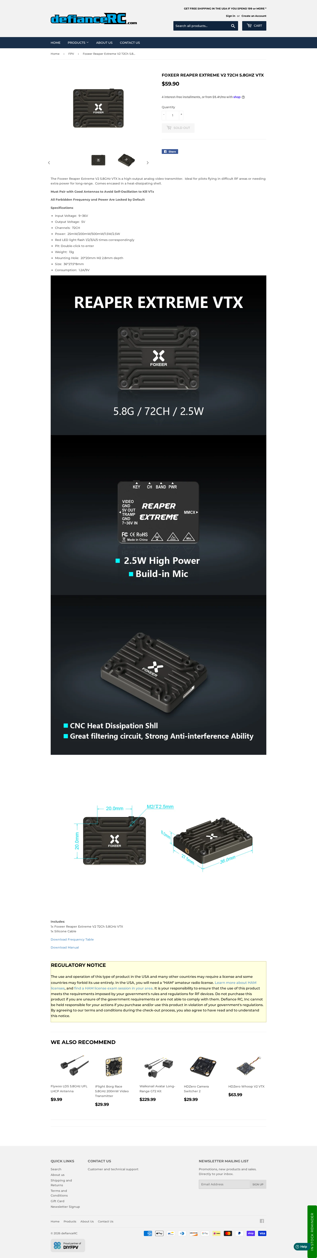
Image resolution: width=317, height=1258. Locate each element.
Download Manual (65, 947)
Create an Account (254, 15)
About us (57, 1175)
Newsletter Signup (65, 1207)
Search (56, 1169)
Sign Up (258, 1184)
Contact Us (130, 43)
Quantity (168, 107)
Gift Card (57, 1201)
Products (77, 43)
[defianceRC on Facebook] (262, 1222)
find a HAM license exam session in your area (113, 988)
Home (55, 43)
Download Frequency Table (72, 939)
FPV (71, 53)
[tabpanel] (98, 160)
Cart (257, 26)
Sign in (230, 15)
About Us (104, 43)
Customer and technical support (113, 1169)
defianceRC (69, 1233)
